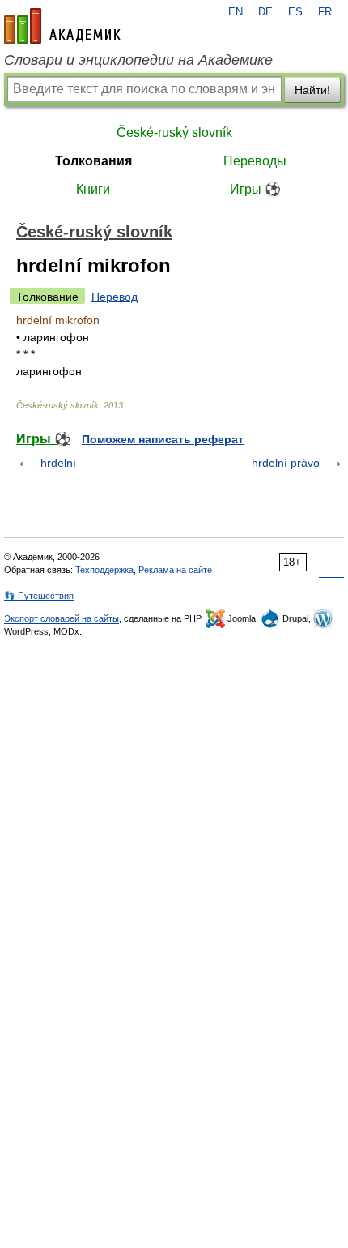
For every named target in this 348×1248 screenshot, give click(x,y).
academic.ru (62, 26)
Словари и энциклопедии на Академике (138, 60)
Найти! (312, 89)
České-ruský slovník (174, 132)
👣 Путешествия (39, 595)
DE (265, 12)
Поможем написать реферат (163, 439)
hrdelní (58, 462)
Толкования (93, 161)
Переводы (254, 161)
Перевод (114, 296)
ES (295, 12)
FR (325, 12)
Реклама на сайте (175, 570)
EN (235, 12)
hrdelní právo (286, 462)
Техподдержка (104, 570)
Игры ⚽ (255, 189)
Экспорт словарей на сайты (61, 618)
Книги (93, 189)
